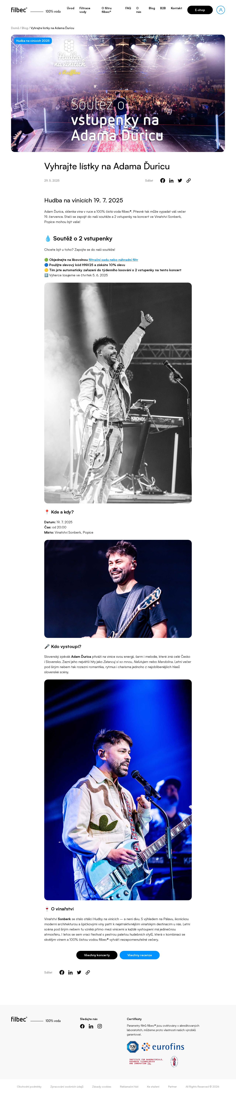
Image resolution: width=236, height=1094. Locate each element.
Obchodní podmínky (29, 1086)
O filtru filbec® (107, 10)
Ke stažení (153, 1086)
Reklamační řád (129, 1086)
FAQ (128, 8)
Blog (152, 8)
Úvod (70, 8)
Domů (15, 28)
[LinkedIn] (91, 1026)
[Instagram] (99, 1026)
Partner (172, 1086)
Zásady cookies (101, 1086)
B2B (163, 8)
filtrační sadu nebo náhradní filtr (113, 260)
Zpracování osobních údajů (66, 1086)
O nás (138, 10)
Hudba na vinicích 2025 (33, 41)
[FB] (82, 1026)
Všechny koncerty (97, 955)
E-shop (200, 10)
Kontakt (176, 8)
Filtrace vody (84, 10)
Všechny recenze (139, 955)
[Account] (220, 10)
